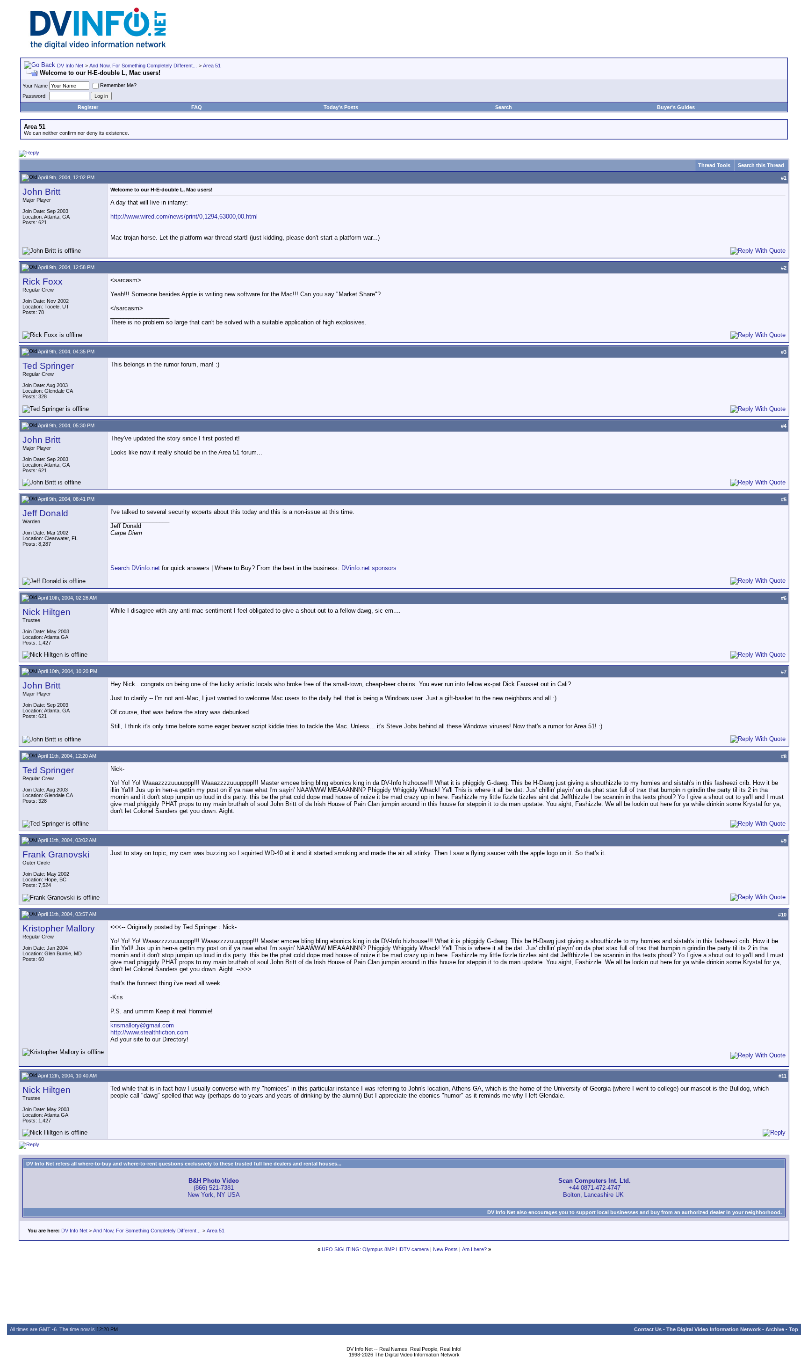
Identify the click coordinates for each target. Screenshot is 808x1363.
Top (793, 1329)
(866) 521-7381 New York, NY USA (214, 1187)
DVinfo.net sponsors (369, 568)
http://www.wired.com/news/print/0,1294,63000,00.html (184, 216)
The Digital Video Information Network (713, 1329)
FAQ (196, 107)
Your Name (35, 85)
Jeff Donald (45, 513)
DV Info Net (70, 65)
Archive (774, 1329)
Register (88, 107)
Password (33, 96)
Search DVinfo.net (135, 568)
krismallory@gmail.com (142, 1025)
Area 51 (212, 65)
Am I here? (474, 1249)
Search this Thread (761, 165)
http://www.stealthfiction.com (149, 1032)
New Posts (445, 1249)
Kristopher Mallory (58, 928)
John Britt (41, 192)
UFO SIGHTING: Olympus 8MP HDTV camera (375, 1249)
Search (503, 107)
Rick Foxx (42, 281)
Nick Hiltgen (46, 612)
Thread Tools (714, 165)
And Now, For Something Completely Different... (143, 65)
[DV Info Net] (98, 47)
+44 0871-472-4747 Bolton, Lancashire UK (594, 1187)
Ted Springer (48, 366)
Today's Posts (341, 107)
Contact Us (648, 1329)
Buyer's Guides (676, 107)
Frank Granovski (55, 854)
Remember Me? (118, 85)
